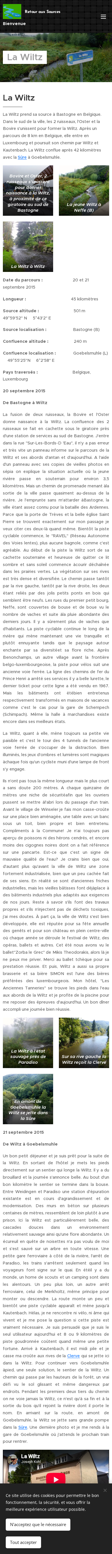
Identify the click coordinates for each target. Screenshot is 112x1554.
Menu (103, 16)
